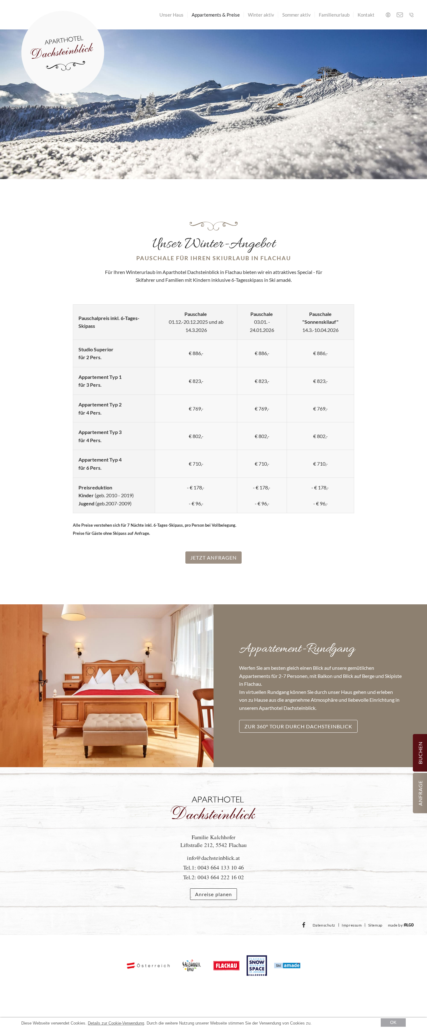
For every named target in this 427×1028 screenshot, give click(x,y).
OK (393, 1022)
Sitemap (375, 925)
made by (396, 925)
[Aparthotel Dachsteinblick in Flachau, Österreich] (213, 827)
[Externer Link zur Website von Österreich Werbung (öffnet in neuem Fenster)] (148, 965)
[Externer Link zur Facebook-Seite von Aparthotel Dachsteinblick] (304, 925)
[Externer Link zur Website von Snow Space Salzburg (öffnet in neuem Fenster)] (257, 966)
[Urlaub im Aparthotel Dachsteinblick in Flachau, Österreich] (63, 53)
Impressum (352, 925)
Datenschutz (324, 925)
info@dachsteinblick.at (213, 857)
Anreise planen (213, 894)
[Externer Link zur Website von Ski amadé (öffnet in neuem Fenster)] (287, 966)
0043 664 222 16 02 (221, 877)
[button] (213, 557)
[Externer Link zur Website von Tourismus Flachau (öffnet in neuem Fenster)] (227, 966)
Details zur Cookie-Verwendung (116, 1023)
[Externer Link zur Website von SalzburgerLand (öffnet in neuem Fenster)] (191, 966)
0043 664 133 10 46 (221, 867)
